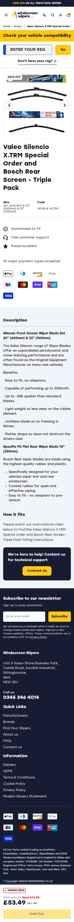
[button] (37, 320)
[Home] (23, 14)
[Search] (52, 15)
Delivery (9, 765)
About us (10, 734)
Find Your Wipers (16, 728)
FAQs (7, 741)
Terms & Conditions (19, 777)
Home (6, 26)
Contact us (12, 747)
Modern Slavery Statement (25, 796)
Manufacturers (15, 715)
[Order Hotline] (44, 15)
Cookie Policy (14, 784)
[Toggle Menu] (6, 15)
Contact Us (37, 571)
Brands (9, 722)
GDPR (7, 771)
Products (18, 26)
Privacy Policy (38, 637)
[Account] (60, 15)
